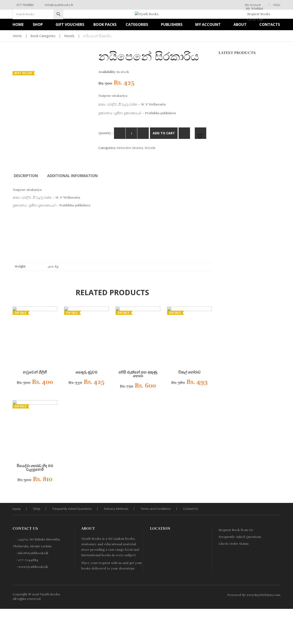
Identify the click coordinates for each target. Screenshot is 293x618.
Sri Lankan (116, 539)
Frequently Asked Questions (72, 509)
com (277, 595)
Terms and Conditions (156, 509)
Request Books (258, 14)
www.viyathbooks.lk (33, 567)
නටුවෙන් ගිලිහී (35, 372)
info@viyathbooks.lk (58, 5)
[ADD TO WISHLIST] (200, 133)
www (250, 595)
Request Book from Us (236, 530)
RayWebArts (264, 595)
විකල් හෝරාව (189, 372)
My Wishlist (254, 9)
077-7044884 (24, 5)
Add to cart (164, 133)
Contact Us (190, 509)
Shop (36, 509)
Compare (184, 133)
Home (17, 36)
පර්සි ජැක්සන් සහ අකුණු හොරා (138, 374)
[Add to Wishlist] (49, 383)
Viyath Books (50, 594)
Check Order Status (234, 544)
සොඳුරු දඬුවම (87, 372)
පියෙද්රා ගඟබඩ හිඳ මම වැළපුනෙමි (35, 468)
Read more (134, 387)
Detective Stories (130, 148)
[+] (143, 133)
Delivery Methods (116, 509)
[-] (119, 133)
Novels (69, 36)
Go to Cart (254, 20)
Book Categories (42, 36)
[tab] (26, 175)
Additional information (72, 175)
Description (26, 175)
